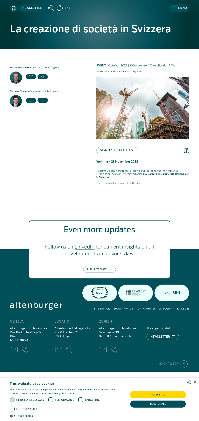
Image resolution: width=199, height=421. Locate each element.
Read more (68, 393)
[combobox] (189, 382)
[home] (13, 8)
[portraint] (16, 77)
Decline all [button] (158, 404)
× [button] (194, 382)
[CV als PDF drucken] (186, 150)
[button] (63, 8)
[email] (31, 77)
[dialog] (99, 399)
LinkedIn (85, 247)
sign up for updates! (117, 150)
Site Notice (102, 309)
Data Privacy (123, 309)
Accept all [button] (158, 394)
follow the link (133, 183)
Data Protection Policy (155, 309)
